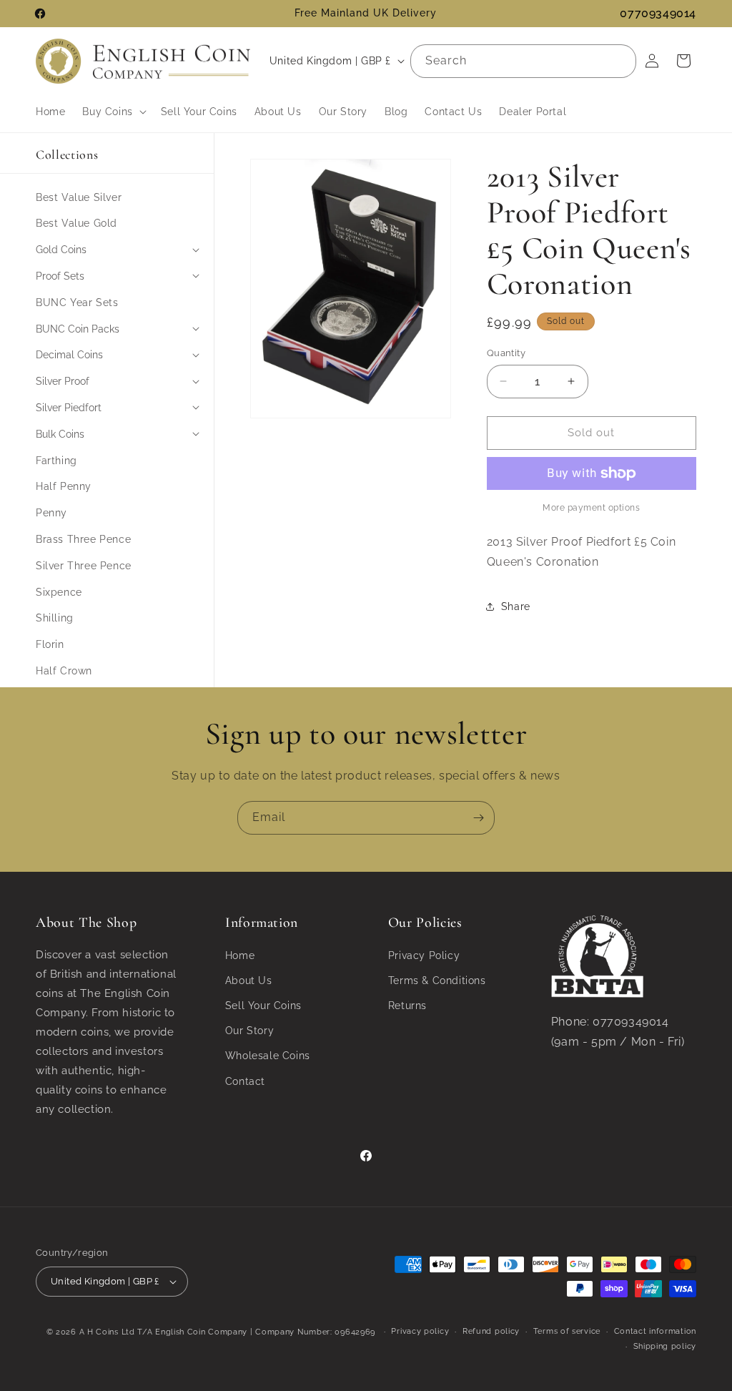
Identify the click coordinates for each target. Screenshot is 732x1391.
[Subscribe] (478, 818)
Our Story (249, 1030)
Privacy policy (420, 1331)
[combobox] (523, 61)
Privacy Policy (424, 955)
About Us (248, 980)
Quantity (506, 353)
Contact (245, 1081)
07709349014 (658, 13)
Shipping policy (665, 1346)
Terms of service (566, 1331)
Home (239, 955)
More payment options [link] (591, 508)
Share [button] (515, 606)
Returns (407, 1005)
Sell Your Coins (263, 1005)
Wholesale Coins (267, 1055)
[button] (113, 112)
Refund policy (491, 1331)
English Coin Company (201, 1332)
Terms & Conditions (437, 980)
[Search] (619, 61)
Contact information (655, 1331)
